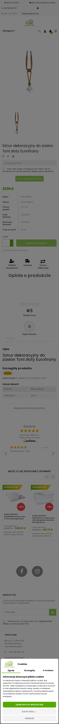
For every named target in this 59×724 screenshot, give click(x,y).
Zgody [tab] (11, 670)
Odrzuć (29, 718)
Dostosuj (28, 711)
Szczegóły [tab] (29, 670)
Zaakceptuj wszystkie (29, 704)
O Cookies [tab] (48, 670)
